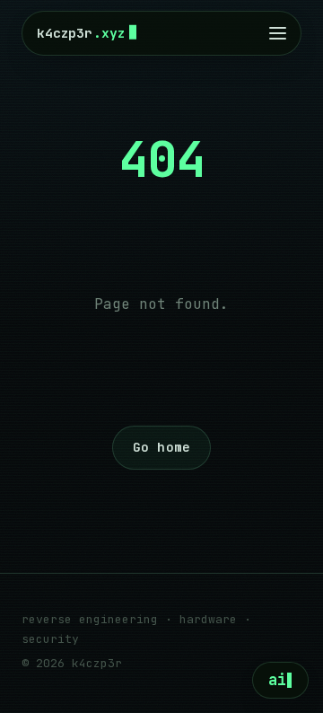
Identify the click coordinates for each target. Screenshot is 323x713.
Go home (161, 446)
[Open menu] (277, 32)
